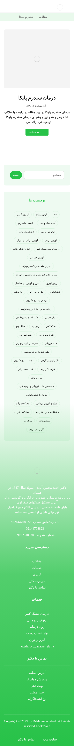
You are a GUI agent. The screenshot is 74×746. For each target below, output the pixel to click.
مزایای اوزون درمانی (46, 403)
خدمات (37, 568)
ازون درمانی (37, 626)
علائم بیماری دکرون (24, 360)
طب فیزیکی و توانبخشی (36, 352)
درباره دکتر (37, 581)
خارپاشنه (18, 291)
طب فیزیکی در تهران (27, 343)
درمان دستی (51, 317)
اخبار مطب (37, 692)
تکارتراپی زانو (36, 291)
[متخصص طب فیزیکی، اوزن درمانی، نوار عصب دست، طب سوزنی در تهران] (60, 7)
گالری (37, 574)
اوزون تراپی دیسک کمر (48, 248)
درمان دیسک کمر (37, 613)
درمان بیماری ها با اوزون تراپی (36, 309)
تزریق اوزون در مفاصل (26, 283)
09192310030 (25, 535)
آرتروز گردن (22, 214)
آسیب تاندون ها (47, 223)
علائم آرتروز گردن (50, 360)
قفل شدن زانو (25, 369)
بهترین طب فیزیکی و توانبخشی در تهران (36, 274)
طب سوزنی (26, 334)
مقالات (37, 561)
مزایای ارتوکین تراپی (36, 394)
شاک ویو (20, 326)
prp (55, 214)
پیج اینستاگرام (37, 699)
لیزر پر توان (37, 640)
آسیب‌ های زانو (25, 223)
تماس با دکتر (37, 587)
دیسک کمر (51, 326)
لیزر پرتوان (36, 377)
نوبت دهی (37, 686)
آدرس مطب (37, 672)
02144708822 (22, 522)
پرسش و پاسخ (37, 679)
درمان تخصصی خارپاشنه (37, 646)
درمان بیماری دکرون (36, 300)
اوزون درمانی (37, 257)
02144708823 (35, 528)
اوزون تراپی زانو (21, 248)
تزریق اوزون (51, 283)
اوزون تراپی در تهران (27, 240)
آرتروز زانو (41, 214)
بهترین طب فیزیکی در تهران (36, 266)
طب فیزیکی (51, 343)
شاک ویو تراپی (46, 334)
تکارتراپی (55, 291)
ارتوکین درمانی (26, 231)
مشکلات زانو (22, 403)
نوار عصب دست (37, 633)
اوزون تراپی (51, 240)
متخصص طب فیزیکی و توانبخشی (36, 386)
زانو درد (35, 326)
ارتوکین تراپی (47, 231)
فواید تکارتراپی (47, 369)
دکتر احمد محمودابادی (27, 317)
